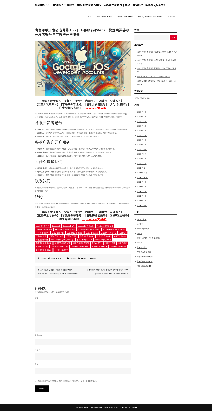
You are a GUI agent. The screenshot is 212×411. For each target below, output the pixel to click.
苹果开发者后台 (42, 240)
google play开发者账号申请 (89, 229)
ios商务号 (141, 224)
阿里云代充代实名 (61, 250)
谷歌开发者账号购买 (43, 250)
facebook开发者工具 (105, 226)
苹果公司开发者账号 (125, 16)
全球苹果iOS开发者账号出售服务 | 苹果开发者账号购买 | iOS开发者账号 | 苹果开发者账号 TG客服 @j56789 (100, 5)
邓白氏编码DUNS (144, 266)
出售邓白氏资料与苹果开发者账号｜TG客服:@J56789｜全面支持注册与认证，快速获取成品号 (107, 272)
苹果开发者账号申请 (103, 240)
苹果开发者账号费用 (81, 243)
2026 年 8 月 (142, 112)
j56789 (43, 258)
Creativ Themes (130, 407)
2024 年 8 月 (142, 187)
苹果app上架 (142, 247)
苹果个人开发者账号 (104, 16)
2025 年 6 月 (142, 140)
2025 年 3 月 (142, 154)
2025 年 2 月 (142, 159)
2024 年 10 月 (142, 177)
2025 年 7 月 (142, 135)
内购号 (139, 233)
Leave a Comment (88, 258)
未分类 (73, 258)
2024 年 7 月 (142, 191)
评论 (37, 298)
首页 (89, 16)
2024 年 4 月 (142, 205)
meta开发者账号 (42, 233)
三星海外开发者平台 (108, 233)
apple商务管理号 (42, 226)
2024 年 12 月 (142, 168)
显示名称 (39, 335)
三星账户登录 (71, 236)
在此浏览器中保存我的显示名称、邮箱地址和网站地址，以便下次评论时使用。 (68, 381)
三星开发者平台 (58, 233)
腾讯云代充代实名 (104, 236)
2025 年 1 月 (141, 163)
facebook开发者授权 (44, 229)
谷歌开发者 (122, 243)
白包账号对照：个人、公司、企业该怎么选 (153, 76)
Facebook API (68, 226)
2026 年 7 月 (142, 117)
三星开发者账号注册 (74, 233)
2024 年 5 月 (142, 201)
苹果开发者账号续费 (43, 243)
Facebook (56, 226)
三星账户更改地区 (56, 236)
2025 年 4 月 (142, 149)
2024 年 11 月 (142, 173)
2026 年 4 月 (142, 126)
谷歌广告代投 (110, 243)
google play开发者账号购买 (114, 229)
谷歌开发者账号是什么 (80, 246)
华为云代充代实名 (87, 236)
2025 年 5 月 (142, 145)
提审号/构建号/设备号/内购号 (150, 16)
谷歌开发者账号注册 (99, 246)
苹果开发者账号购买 (62, 243)
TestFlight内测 (143, 229)
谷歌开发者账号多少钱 (59, 246)
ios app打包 (141, 219)
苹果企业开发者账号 (144, 257)
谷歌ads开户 (96, 243)
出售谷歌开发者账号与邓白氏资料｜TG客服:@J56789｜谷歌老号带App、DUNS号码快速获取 (58, 272)
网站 (36, 364)
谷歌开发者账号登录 (118, 246)
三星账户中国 (41, 236)
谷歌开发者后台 (42, 246)
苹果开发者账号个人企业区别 (62, 240)
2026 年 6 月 (142, 121)
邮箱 (37, 350)
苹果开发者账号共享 (84, 240)
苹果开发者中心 (120, 236)
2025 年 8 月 (142, 131)
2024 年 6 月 (142, 196)
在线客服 (171, 16)
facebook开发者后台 (86, 226)
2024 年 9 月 (142, 182)
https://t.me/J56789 (94, 108)
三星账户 (122, 233)
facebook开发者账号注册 (65, 229)
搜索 (136, 29)
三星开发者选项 (92, 233)
